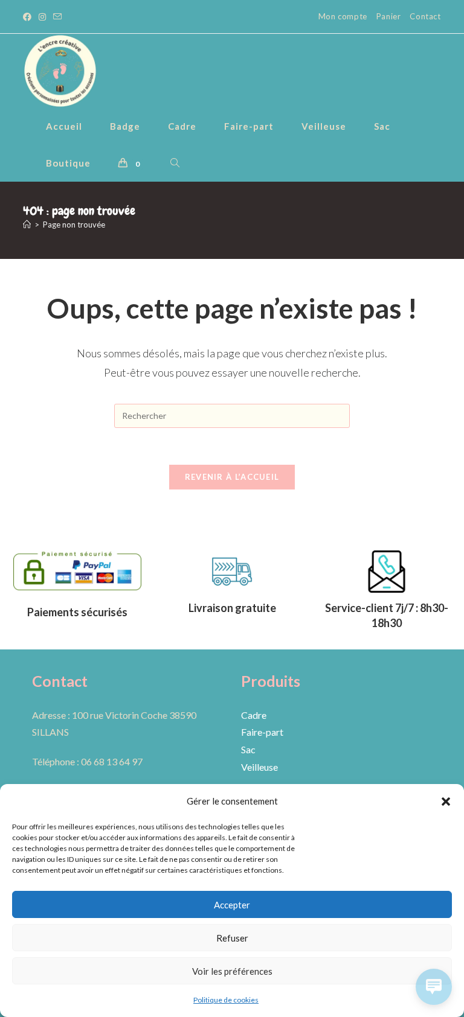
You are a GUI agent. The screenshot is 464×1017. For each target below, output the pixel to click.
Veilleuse (259, 767)
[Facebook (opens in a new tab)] (29, 17)
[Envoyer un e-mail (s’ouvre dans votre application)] (57, 17)
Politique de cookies (226, 999)
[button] (446, 801)
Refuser (232, 938)
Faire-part (262, 732)
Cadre (253, 715)
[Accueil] (27, 224)
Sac (248, 749)
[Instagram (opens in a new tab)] (42, 17)
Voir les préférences (232, 971)
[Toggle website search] (174, 163)
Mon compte (342, 16)
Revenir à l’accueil (232, 477)
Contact (425, 16)
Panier (388, 16)
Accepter (232, 904)
